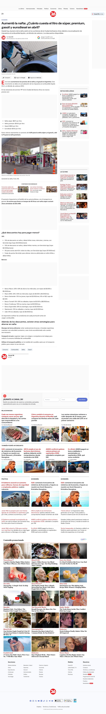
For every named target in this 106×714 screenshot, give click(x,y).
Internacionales (27, 672)
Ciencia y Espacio (43, 665)
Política (5, 479)
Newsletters (88, 683)
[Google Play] (68, 700)
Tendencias (26, 676)
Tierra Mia (70, 670)
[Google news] (52, 701)
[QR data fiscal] (75, 702)
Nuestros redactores (88, 679)
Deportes (26, 667)
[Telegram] (49, 701)
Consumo (5, 349)
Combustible (14, 349)
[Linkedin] (41, 701)
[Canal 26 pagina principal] (53, 16)
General (25, 670)
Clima (9, 667)
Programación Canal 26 (89, 676)
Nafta (23, 349)
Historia (41, 670)
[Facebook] (30, 701)
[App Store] (59, 700)
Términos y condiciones (89, 670)
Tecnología (10, 676)
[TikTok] (44, 701)
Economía (4, 20)
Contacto (85, 667)
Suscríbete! (82, 399)
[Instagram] (33, 701)
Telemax (70, 672)
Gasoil (30, 349)
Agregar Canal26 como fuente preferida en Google (48, 37)
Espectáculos (11, 670)
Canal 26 (11, 37)
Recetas (41, 674)
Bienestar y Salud (28, 665)
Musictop (70, 674)
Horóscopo (11, 672)
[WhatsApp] (47, 701)
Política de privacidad (88, 672)
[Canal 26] (53, 692)
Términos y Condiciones (49, 706)
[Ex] (36, 701)
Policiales (10, 674)
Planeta (41, 672)
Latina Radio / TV (72, 667)
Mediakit (87, 674)
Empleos (85, 681)
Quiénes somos (87, 665)
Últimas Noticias (12, 665)
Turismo (41, 676)
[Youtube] (38, 701)
